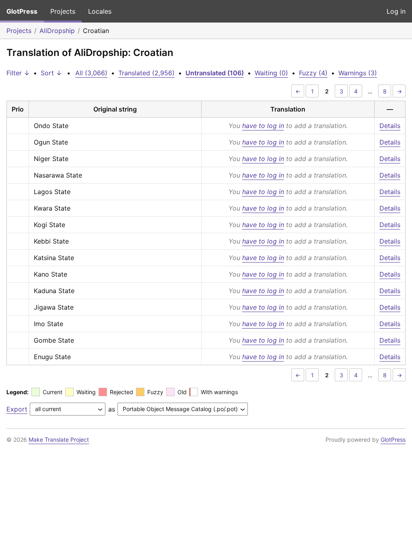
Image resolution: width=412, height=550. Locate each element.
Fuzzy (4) (313, 73)
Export (16, 409)
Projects (62, 11)
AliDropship (57, 31)
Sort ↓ (51, 73)
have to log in (263, 126)
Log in (396, 11)
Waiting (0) (271, 73)
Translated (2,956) (146, 73)
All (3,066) (91, 73)
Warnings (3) (357, 73)
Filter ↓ (18, 73)
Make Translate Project (59, 439)
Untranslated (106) (214, 73)
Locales (99, 11)
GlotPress (21, 11)
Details (389, 126)
